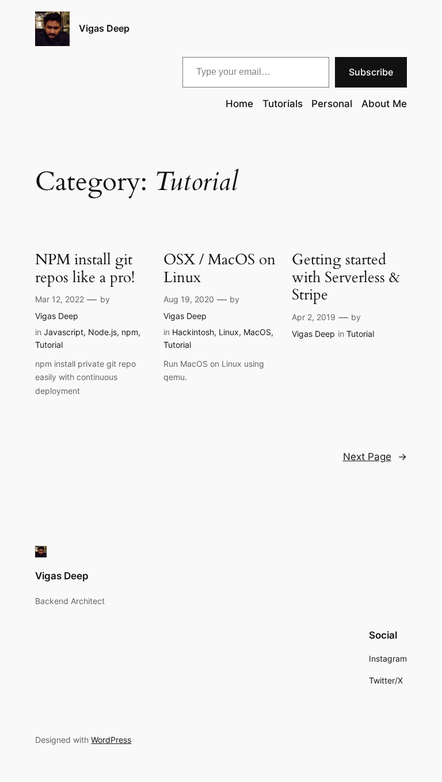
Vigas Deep (104, 28)
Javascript (63, 332)
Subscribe (371, 72)
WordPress (111, 740)
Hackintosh (193, 332)
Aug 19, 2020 (188, 299)
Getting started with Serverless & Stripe (346, 277)
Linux (229, 332)
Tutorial (49, 345)
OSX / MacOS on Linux (219, 269)
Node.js (102, 332)
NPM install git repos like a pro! (85, 269)
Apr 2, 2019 (314, 317)
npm (129, 332)
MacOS (257, 332)
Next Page (375, 456)
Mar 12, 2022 (59, 299)
